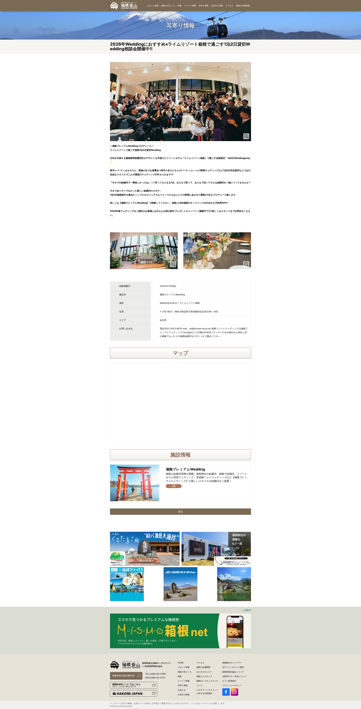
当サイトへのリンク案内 (233, 667)
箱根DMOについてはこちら (126, 685)
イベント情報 (190, 5)
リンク (199, 685)
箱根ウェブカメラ (204, 676)
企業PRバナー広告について (234, 676)
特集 (179, 5)
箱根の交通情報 (243, 5)
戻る (180, 511)
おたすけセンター (204, 672)
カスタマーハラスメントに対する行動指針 (207, 691)
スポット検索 (153, 5)
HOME (180, 662)
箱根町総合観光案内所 (123, 675)
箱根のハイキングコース (207, 681)
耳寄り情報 (203, 5)
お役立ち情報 (217, 5)
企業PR (247, 610)
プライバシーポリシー (232, 685)
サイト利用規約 (229, 681)
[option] (145, 549)
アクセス (229, 5)
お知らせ (182, 690)
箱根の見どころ (168, 5)
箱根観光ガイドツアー (232, 662)
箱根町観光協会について (233, 672)
